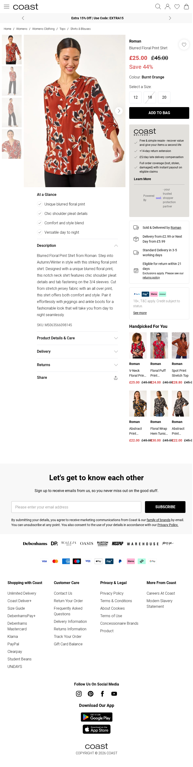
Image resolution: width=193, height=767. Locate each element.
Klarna (13, 636)
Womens (21, 29)
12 (135, 97)
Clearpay (15, 651)
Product (106, 630)
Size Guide (16, 608)
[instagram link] (79, 694)
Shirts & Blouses (80, 29)
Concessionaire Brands (119, 623)
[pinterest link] (90, 694)
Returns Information (70, 629)
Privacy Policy (112, 593)
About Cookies (112, 608)
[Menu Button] (6, 6)
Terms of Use (111, 615)
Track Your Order (67, 636)
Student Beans (20, 659)
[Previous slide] (23, 18)
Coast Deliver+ (20, 600)
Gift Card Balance (68, 644)
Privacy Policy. (167, 525)
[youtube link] (114, 694)
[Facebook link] (102, 694)
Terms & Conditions (116, 600)
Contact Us (63, 593)
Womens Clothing (43, 29)
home (7, 29)
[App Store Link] (97, 723)
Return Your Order (68, 600)
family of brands (158, 520)
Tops (62, 29)
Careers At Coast (161, 593)
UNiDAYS (15, 666)
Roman (135, 41)
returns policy (151, 277)
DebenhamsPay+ (22, 615)
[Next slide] (170, 18)
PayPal (13, 644)
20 (164, 97)
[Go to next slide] (119, 111)
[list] (74, 111)
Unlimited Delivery (22, 593)
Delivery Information (70, 621)
